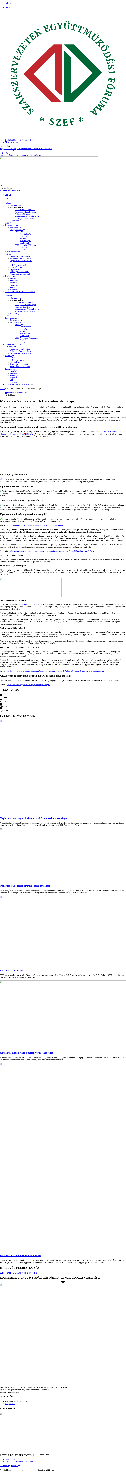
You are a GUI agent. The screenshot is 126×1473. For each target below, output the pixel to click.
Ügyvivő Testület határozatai (21, 261)
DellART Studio (31, 1470)
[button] (63, 186)
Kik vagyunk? (15, 205)
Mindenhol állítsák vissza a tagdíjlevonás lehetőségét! (26, 1052)
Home (2, 389)
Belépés (8, 3)
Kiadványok (14, 283)
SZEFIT (18, 232)
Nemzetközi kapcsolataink (20, 274)
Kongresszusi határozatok (20, 256)
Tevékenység (10, 276)
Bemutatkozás (25, 234)
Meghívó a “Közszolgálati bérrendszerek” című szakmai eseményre (33, 818)
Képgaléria (14, 285)
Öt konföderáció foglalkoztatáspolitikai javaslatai (25, 885)
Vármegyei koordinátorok (25, 218)
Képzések (13, 278)
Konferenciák (15, 280)
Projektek (13, 289)
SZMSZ (23, 238)
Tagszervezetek (11, 225)
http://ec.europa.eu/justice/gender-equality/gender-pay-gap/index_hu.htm (35, 525)
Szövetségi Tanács (17, 267)
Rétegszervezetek (16, 230)
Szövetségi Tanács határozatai (21, 258)
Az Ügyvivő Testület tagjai (25, 212)
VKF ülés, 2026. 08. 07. (12, 970)
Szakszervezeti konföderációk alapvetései (20, 1255)
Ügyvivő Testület (16, 269)
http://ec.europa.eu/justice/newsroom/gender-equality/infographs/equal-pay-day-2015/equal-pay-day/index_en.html (54, 551)
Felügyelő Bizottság (22, 214)
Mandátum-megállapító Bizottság (27, 216)
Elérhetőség (14, 221)
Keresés (3, 188)
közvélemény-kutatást (29, 604)
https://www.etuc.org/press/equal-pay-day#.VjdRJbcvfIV (28, 685)
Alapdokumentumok (13, 252)
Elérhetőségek (25, 241)
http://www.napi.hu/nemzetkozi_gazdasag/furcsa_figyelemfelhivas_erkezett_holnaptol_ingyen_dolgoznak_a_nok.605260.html (55, 671)
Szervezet (8, 263)
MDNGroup (16, 1470)
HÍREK (8, 223)
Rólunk (8, 203)
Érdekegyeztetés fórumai (19, 272)
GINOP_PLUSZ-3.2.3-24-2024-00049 (20, 292)
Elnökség (23, 236)
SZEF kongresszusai (18, 265)
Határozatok (9, 254)
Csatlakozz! (24, 243)
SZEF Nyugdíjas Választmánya (27, 245)
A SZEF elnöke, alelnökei (25, 210)
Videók (13, 287)
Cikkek (22, 249)
